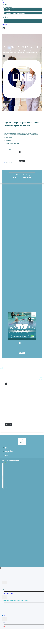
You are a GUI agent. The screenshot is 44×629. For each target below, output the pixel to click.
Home (6, 4)
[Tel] (5, 488)
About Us (6, 5)
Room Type (8, 10)
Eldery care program (7, 578)
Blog (5, 16)
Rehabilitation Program (9, 451)
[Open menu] (3, 28)
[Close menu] (0, 568)
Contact (6, 17)
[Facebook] (2, 488)
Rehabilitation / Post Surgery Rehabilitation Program (15, 13)
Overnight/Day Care (10, 8)
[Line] (4, 488)
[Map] (6, 488)
